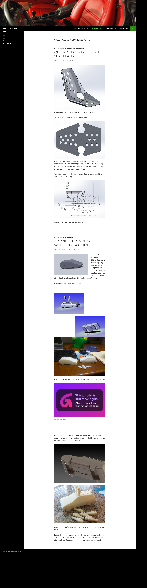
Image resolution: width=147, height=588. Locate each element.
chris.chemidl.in (10, 28)
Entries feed (6, 38)
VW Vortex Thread (75, 283)
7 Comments (75, 249)
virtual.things (96, 28)
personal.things (124, 28)
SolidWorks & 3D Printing (63, 48)
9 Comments (71, 60)
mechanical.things (80, 28)
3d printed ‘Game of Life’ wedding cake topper (77, 243)
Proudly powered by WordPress (12, 551)
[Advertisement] (12, 82)
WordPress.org (7, 43)
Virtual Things (78, 48)
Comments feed (7, 41)
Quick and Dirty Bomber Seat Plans (77, 54)
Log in (5, 35)
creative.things (109, 28)
